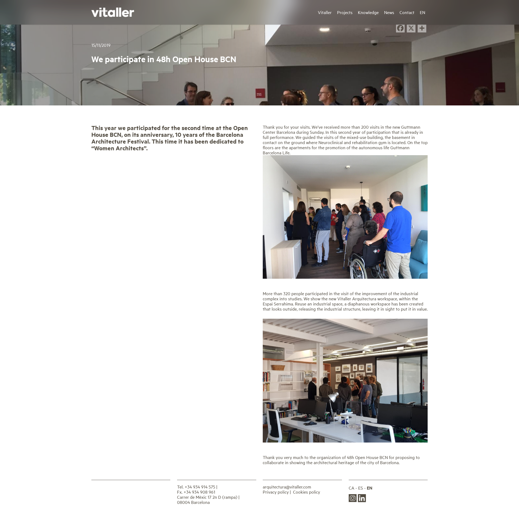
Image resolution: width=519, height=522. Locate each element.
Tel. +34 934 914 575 (196, 487)
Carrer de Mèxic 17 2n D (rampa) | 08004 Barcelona (208, 499)
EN (369, 487)
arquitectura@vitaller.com (287, 487)
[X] (411, 29)
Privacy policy (276, 492)
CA (351, 487)
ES (360, 487)
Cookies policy (306, 492)
